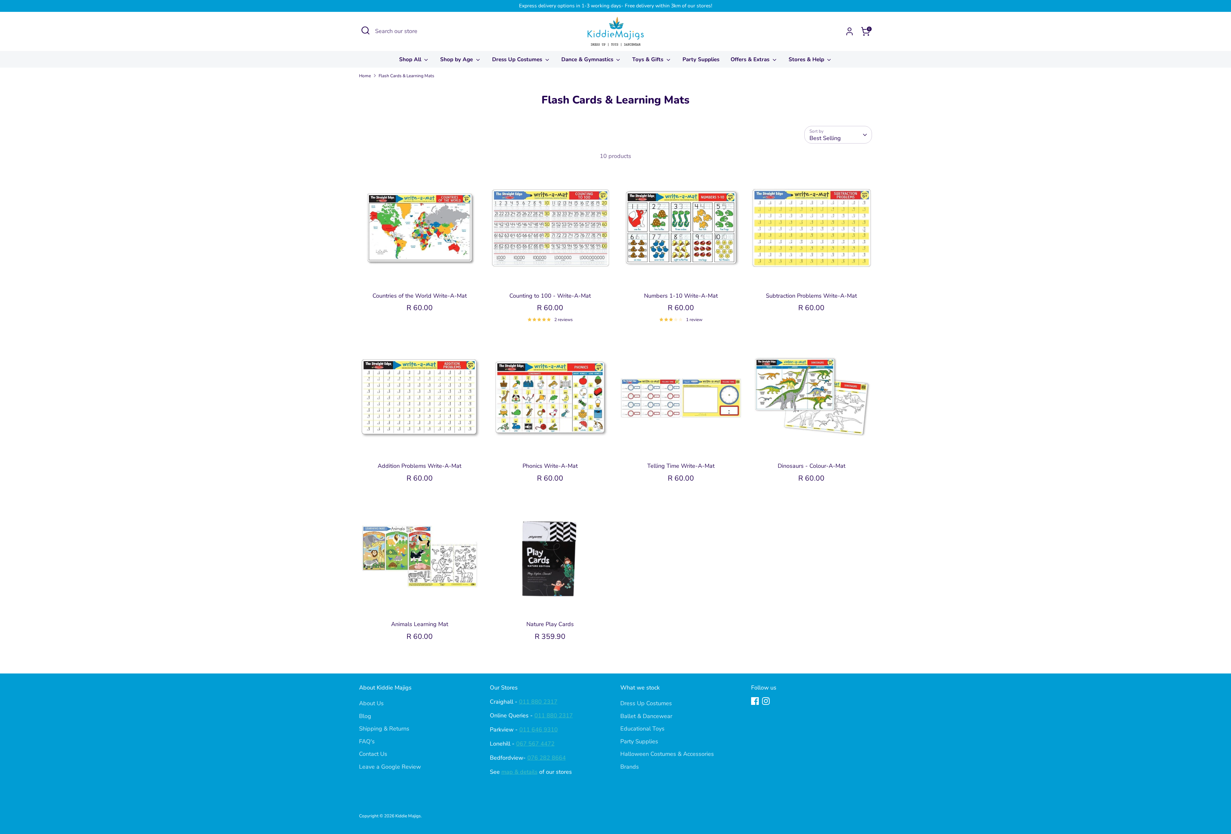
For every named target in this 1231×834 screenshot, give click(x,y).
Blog (365, 716)
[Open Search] (365, 30)
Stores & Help (807, 59)
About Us (371, 703)
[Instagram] (766, 701)
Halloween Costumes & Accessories (667, 754)
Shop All (411, 59)
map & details (519, 772)
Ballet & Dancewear (646, 716)
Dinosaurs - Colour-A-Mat (811, 466)
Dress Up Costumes (518, 59)
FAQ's (367, 741)
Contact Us (373, 754)
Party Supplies (700, 59)
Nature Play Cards (550, 624)
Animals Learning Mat (419, 624)
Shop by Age (457, 59)
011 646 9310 (538, 729)
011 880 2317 (538, 702)
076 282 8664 (546, 758)
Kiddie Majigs (408, 816)
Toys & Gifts (648, 59)
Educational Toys (642, 728)
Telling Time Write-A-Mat (681, 466)
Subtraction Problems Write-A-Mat (811, 296)
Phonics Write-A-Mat (550, 466)
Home (365, 76)
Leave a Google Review (390, 767)
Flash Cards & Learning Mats (406, 76)
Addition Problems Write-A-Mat (419, 466)
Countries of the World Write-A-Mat (420, 296)
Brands (629, 767)
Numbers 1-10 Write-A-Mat (681, 296)
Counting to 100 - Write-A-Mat (550, 296)
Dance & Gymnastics (588, 59)
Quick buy (419, 277)
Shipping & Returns (384, 728)
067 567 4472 (535, 743)
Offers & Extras (751, 59)
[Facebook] (755, 701)
